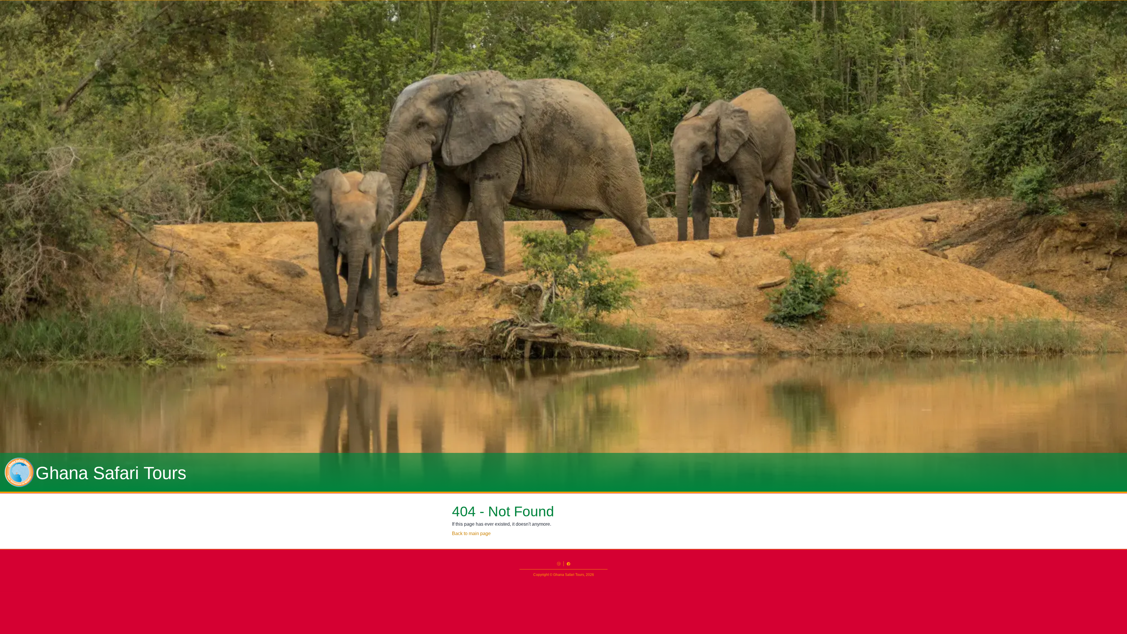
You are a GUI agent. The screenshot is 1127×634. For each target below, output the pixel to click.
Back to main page (471, 533)
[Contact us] (559, 563)
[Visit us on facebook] (568, 563)
